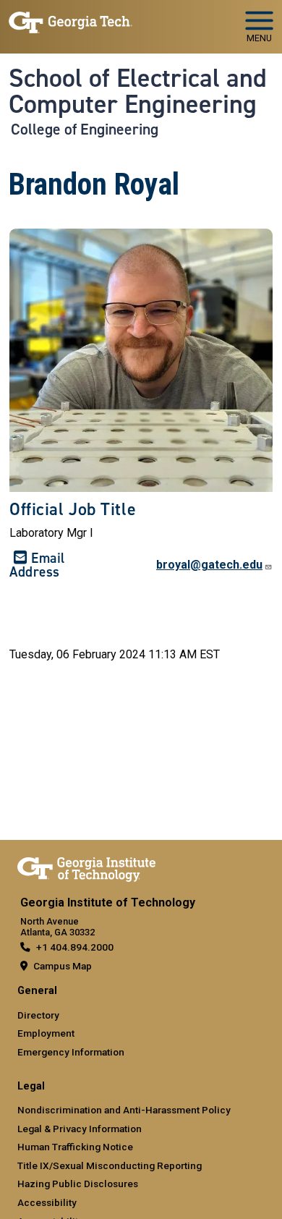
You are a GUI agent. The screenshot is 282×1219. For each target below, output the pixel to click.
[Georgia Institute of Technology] (70, 20)
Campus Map (62, 966)
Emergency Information (70, 1052)
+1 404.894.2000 (75, 947)
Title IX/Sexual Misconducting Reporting (109, 1165)
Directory (38, 1015)
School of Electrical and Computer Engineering (138, 91)
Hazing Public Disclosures (77, 1183)
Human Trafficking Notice (75, 1146)
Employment (45, 1033)
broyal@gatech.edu (209, 565)
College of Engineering (84, 129)
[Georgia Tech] (86, 866)
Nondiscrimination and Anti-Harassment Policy (124, 1110)
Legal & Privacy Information (79, 1128)
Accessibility (47, 1202)
